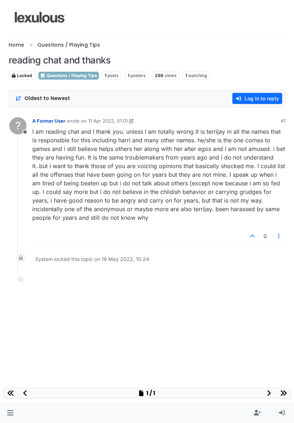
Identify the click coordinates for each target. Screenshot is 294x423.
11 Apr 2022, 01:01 (108, 121)
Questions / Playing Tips (71, 75)
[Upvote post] (252, 236)
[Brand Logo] (40, 17)
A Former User (48, 121)
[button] (10, 413)
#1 (283, 121)
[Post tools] (279, 236)
